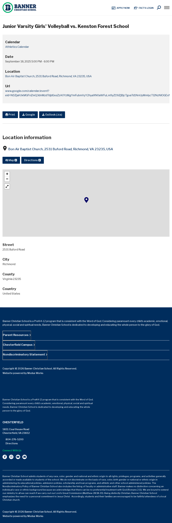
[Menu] (166, 7)
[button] (86, 199)
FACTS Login (146, 8)
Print (11, 114)
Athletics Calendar (17, 46)
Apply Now (123, 8)
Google (30, 114)
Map (11, 160)
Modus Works (35, 373)
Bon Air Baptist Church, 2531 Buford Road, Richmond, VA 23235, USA (60, 149)
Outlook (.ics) (53, 114)
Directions (31, 160)
